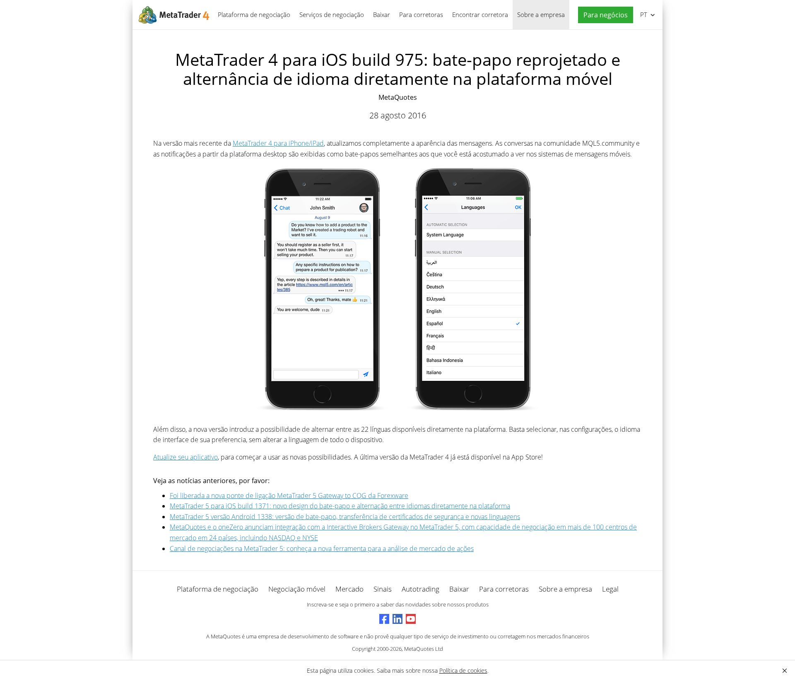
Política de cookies (463, 670)
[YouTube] (411, 619)
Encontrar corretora (480, 14)
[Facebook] (384, 619)
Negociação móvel (296, 589)
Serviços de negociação (331, 14)
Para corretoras (421, 14)
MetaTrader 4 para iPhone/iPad (278, 143)
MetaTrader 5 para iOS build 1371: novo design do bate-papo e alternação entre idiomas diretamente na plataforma (340, 505)
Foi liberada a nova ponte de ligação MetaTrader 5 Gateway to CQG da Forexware (289, 495)
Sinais (382, 589)
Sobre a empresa (541, 14)
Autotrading (420, 589)
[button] (603, 15)
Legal (610, 589)
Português (642, 14)
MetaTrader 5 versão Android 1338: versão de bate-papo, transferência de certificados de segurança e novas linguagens (345, 516)
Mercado (349, 589)
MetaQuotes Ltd (423, 648)
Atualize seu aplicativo (185, 457)
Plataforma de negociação (254, 14)
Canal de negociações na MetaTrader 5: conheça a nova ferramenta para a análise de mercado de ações (322, 548)
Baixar (381, 14)
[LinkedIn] (397, 619)
